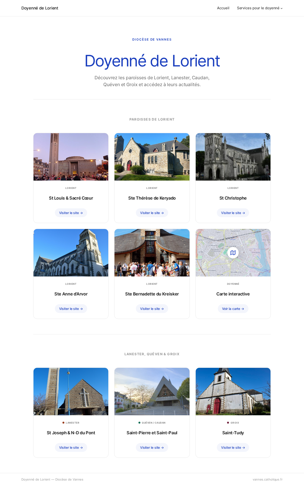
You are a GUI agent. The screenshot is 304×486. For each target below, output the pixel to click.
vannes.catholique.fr (268, 479)
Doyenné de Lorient (39, 8)
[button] (233, 274)
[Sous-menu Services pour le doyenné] (281, 8)
